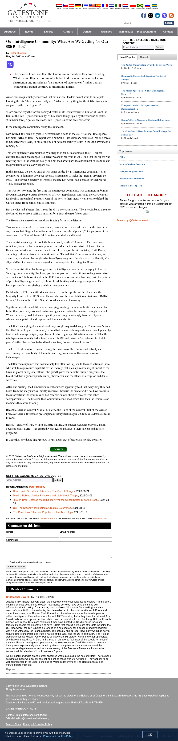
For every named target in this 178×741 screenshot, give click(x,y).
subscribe (47, 518)
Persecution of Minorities (131, 178)
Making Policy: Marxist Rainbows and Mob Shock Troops (45, 495)
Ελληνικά (85, 8)
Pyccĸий (147, 8)
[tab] (127, 57)
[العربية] (59, 6)
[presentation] (127, 57)
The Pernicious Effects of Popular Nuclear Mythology (43, 512)
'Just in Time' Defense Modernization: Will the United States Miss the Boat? (55, 499)
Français (105, 8)
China (122, 157)
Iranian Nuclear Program (132, 164)
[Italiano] (118, 6)
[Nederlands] (125, 6)
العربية (59, 8)
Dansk (71, 8)
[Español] (98, 6)
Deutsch (78, 8)
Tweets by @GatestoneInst (132, 220)
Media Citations (146, 31)
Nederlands (125, 8)
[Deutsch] (78, 6)
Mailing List (126, 31)
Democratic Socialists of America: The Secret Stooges (44, 491)
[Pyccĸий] (147, 6)
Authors (68, 31)
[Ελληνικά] (85, 6)
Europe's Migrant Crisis (131, 171)
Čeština (65, 8)
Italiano (117, 8)
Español (98, 8)
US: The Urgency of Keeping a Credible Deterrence (42, 507)
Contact (168, 31)
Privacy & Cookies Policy (37, 724)
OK (150, 734)
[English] (92, 6)
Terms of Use (13, 724)
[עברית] (111, 6)
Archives (106, 31)
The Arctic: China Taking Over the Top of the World (146, 64)
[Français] (105, 6)
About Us (10, 31)
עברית (112, 8)
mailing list (100, 518)
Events (29, 31)
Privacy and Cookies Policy (57, 736)
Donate (87, 31)
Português (140, 8)
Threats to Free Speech (130, 185)
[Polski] (133, 6)
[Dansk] (71, 6)
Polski (133, 8)
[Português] (140, 6)
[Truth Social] (10, 67)
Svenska (154, 8)
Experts (48, 31)
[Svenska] (154, 6)
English (92, 8)
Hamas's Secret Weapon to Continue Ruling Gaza (145, 119)
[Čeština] (65, 6)
